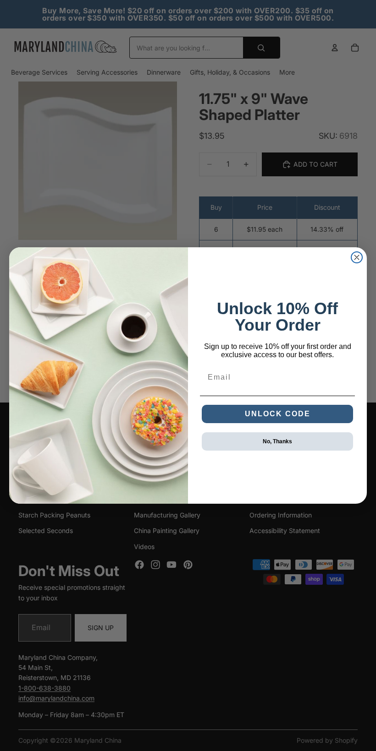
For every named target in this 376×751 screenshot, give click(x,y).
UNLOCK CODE (277, 414)
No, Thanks (277, 441)
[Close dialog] (356, 257)
